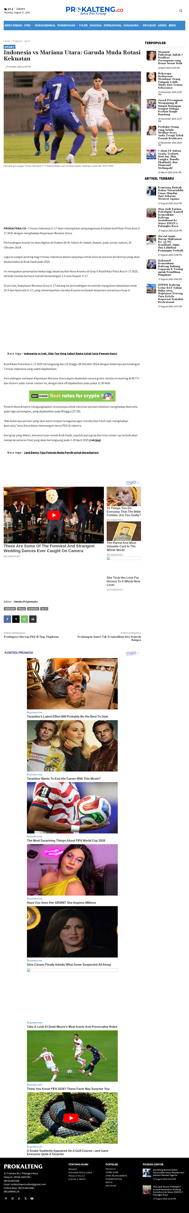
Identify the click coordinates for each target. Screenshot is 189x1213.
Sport (27, 41)
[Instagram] (12, 1198)
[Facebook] (7, 619)
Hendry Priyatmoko (26, 601)
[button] (180, 10)
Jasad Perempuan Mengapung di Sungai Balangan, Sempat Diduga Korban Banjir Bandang (170, 107)
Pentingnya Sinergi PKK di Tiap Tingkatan (31, 637)
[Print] (33, 619)
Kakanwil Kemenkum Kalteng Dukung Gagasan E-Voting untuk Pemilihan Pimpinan (170, 268)
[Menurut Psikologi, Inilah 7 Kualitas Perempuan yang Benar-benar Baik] (151, 55)
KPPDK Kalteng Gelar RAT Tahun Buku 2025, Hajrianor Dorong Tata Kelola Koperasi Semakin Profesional (170, 293)
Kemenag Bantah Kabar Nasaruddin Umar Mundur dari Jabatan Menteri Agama (170, 193)
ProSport (17, 41)
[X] (16, 619)
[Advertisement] (72, 197)
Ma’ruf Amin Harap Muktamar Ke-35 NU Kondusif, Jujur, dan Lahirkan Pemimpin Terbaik (170, 243)
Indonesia (33, 608)
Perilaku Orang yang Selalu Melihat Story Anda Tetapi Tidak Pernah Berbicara (170, 132)
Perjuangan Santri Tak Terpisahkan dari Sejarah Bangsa (109, 638)
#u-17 (44, 608)
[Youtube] (32, 1198)
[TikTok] (19, 1198)
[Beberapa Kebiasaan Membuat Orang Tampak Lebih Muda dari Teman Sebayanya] (151, 77)
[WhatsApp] (24, 619)
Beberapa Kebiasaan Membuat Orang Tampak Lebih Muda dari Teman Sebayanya (170, 81)
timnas (21, 608)
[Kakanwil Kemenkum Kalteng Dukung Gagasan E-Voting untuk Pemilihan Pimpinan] (151, 264)
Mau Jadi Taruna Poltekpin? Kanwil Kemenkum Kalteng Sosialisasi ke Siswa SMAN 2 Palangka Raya (168, 1190)
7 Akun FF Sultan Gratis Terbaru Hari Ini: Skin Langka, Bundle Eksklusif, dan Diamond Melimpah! (169, 159)
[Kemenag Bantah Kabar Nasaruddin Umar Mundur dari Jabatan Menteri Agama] (151, 191)
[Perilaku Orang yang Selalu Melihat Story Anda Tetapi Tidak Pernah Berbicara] (151, 130)
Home (7, 41)
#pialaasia (10, 608)
